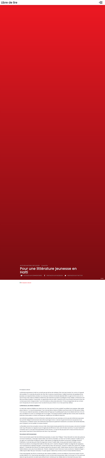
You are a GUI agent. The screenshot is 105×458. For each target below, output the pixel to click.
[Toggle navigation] (100, 2)
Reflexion (36, 265)
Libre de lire (9, 2)
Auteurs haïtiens (26, 265)
